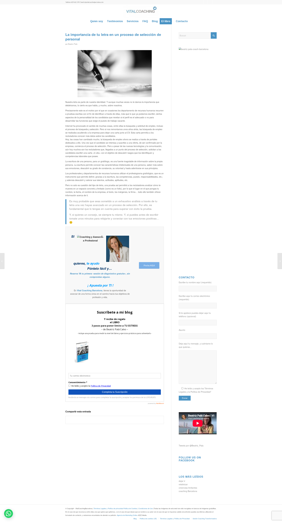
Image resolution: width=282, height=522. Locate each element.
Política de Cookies (130, 508)
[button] (8, 513)
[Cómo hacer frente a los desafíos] (279, 261)
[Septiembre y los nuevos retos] (2, 261)
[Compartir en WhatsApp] (115, 420)
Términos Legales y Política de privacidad (108, 508)
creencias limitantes (188, 487)
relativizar (183, 484)
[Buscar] (192, 21)
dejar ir (182, 481)
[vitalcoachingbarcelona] (141, 11)
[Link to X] (201, 2)
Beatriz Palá (72, 44)
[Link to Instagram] (214, 2)
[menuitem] (96, 21)
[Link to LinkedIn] (210, 2)
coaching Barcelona (188, 491)
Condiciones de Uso (146, 508)
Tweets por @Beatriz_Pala (191, 445)
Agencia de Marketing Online (127, 515)
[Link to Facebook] (205, 2)
